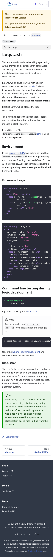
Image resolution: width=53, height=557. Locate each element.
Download (7, 511)
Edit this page (13, 436)
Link (39, 133)
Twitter (6, 475)
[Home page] (4, 35)
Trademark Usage (35, 551)
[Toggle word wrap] (42, 188)
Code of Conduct (10, 507)
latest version (12, 27)
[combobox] (41, 4)
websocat (32, 311)
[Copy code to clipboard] (47, 188)
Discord (6, 471)
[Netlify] (24, 534)
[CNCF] (38, 534)
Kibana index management (26, 351)
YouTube (6, 491)
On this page (10, 47)
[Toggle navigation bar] (4, 4)
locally (32, 86)
